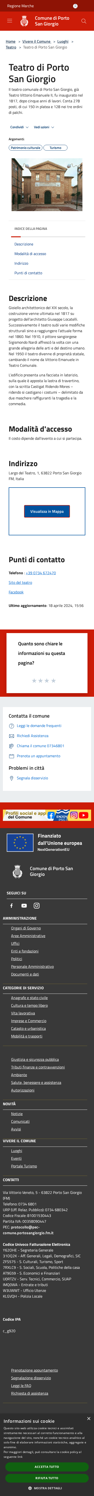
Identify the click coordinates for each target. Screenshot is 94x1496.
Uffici (15, 943)
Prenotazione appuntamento (34, 1370)
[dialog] (47, 1455)
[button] (47, 1488)
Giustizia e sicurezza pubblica (35, 1059)
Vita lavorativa (23, 1013)
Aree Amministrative (28, 936)
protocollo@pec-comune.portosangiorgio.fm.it (28, 1230)
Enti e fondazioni (25, 951)
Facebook (16, 592)
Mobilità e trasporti (26, 1036)
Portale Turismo (24, 1166)
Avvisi (16, 1129)
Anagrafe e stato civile (29, 998)
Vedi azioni (42, 127)
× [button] (88, 1419)
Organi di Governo (26, 928)
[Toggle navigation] (10, 21)
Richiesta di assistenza (29, 1393)
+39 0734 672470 (41, 573)
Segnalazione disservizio (31, 1378)
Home (10, 41)
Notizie (17, 1114)
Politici (16, 959)
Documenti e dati (25, 974)
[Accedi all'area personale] (75, 6)
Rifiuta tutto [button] (46, 1478)
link (20, 1457)
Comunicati (20, 1121)
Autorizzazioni (22, 1090)
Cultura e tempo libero (29, 1005)
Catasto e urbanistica (28, 1028)
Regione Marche (20, 6)
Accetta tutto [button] (47, 1467)
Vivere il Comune (36, 41)
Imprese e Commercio (28, 1021)
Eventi (16, 1158)
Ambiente (19, 1075)
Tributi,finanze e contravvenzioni (38, 1067)
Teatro (11, 47)
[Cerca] (84, 21)
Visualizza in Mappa (47, 511)
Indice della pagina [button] (30, 228)
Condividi (17, 127)
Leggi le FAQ (21, 1385)
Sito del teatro (20, 582)
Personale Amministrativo (32, 966)
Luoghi (62, 41)
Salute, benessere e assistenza (36, 1082)
